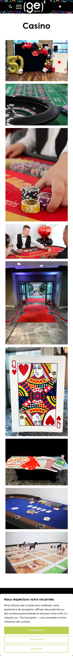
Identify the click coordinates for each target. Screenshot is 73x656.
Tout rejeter (36, 648)
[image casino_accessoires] (37, 463)
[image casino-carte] (37, 393)
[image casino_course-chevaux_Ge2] (37, 554)
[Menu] (17, 7)
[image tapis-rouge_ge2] (37, 304)
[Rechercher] (8, 7)
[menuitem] (8, 7)
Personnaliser (36, 639)
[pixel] (36, 7)
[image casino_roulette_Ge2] (37, 106)
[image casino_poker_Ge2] (37, 510)
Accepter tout (36, 630)
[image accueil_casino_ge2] (37, 242)
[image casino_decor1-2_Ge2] (37, 62)
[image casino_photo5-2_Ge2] (37, 176)
